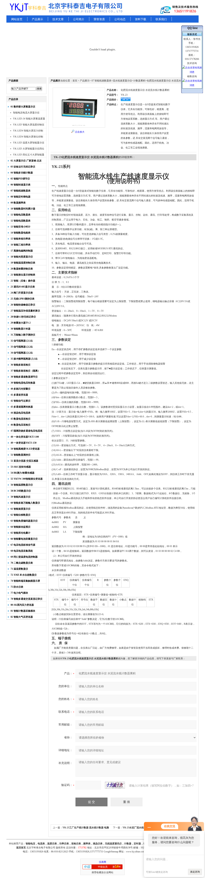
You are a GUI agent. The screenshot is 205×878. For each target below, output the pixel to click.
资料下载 (140, 19)
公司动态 (120, 19)
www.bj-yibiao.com (135, 851)
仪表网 (102, 862)
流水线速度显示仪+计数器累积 (129, 80)
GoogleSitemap (111, 851)
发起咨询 (195, 871)
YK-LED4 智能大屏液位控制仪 (28, 137)
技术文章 (58, 19)
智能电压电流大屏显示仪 (26, 112)
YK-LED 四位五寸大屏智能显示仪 (28, 155)
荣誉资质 (99, 19)
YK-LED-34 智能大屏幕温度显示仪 (29, 119)
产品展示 (37, 19)
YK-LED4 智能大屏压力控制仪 (28, 131)
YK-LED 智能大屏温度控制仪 (28, 124)
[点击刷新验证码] (115, 785)
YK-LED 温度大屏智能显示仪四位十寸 (28, 143)
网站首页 (16, 19)
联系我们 (161, 19)
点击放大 (79, 131)
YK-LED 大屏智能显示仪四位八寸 (28, 149)
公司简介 (78, 19)
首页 (74, 80)
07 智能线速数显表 (101, 80)
